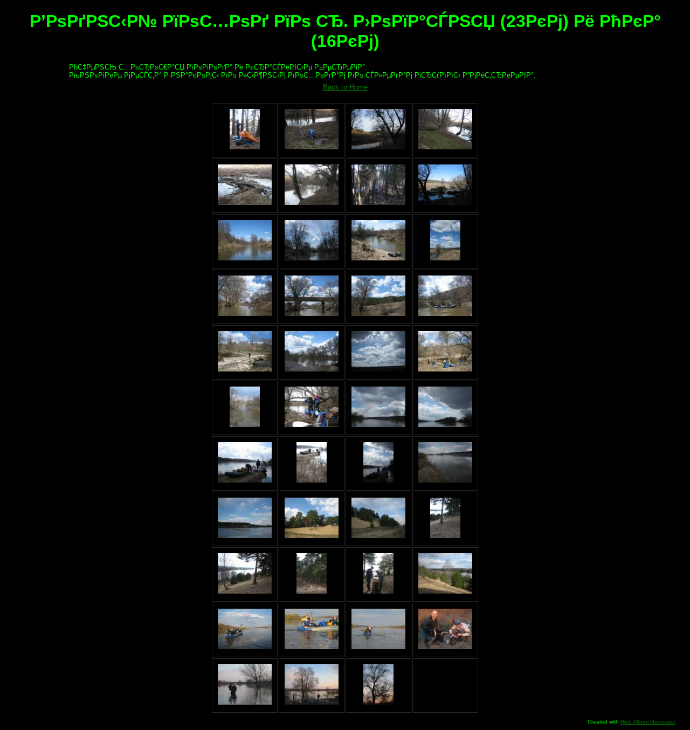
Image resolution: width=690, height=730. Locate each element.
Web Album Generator (647, 722)
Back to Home (345, 87)
